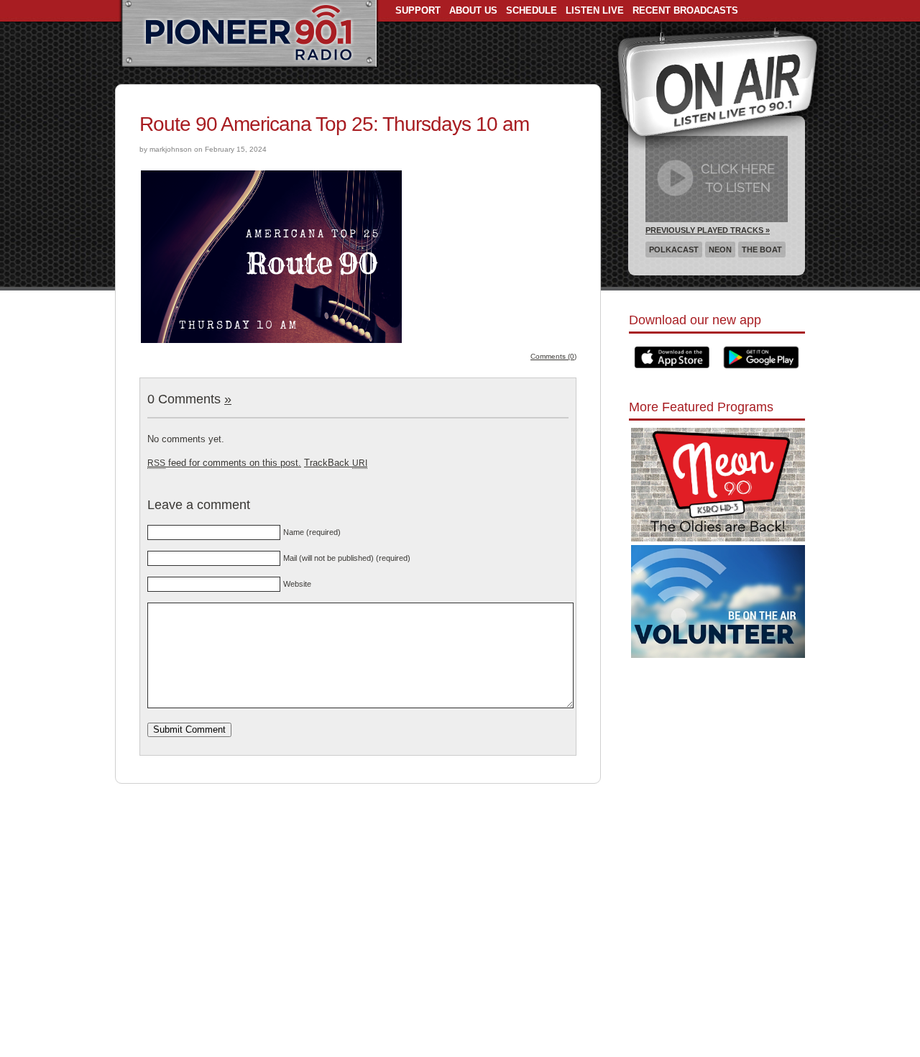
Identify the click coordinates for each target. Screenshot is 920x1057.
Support (418, 10)
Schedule (531, 10)
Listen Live (595, 10)
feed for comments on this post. (224, 462)
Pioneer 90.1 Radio (249, 34)
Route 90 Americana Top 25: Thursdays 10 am (334, 124)
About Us (473, 10)
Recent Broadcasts (685, 10)
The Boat (762, 249)
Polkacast (674, 249)
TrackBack (335, 462)
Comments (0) (553, 356)
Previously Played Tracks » (707, 230)
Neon (720, 249)
